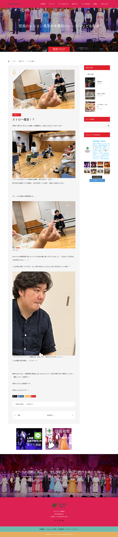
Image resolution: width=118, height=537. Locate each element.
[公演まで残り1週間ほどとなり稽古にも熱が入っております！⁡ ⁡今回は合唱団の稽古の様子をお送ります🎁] (100, 171)
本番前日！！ (100, 81)
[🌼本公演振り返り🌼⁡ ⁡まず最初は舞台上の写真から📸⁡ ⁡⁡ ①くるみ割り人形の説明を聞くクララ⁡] (94, 165)
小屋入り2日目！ (101, 93)
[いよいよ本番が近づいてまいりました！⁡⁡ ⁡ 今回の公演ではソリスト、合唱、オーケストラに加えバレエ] (94, 171)
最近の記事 (91, 74)
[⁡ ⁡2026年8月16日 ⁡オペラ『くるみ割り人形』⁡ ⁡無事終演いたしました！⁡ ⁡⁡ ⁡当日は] (100, 165)
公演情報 (42, 4)
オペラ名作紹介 (86, 4)
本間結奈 (21, 404)
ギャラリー (52, 4)
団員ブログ (75, 4)
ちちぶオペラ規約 (51, 529)
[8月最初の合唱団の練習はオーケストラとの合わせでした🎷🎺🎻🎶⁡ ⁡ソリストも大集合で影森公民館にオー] (107, 171)
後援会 (95, 4)
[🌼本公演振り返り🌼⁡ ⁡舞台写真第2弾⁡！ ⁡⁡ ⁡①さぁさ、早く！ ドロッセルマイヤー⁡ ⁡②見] (87, 165)
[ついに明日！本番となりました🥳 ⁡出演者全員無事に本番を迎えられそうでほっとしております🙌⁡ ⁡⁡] (107, 165)
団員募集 (42, 529)
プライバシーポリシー (72, 529)
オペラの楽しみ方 (63, 4)
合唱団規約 (61, 529)
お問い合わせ (104, 4)
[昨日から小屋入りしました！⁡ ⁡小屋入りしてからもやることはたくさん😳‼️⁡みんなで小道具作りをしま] (87, 171)
